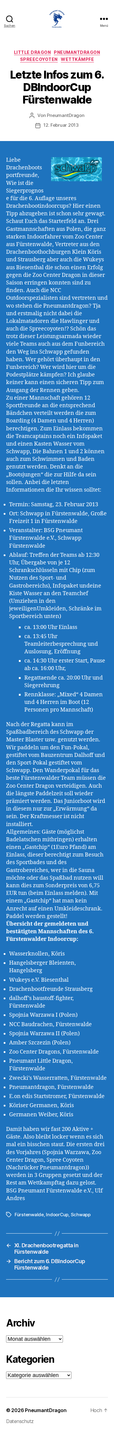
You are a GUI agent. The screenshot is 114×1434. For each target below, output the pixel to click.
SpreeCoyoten (39, 59)
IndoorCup (57, 1214)
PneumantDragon (77, 52)
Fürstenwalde (29, 1214)
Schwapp (81, 1214)
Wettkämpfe (77, 59)
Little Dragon (32, 52)
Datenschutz (20, 1421)
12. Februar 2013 (61, 125)
